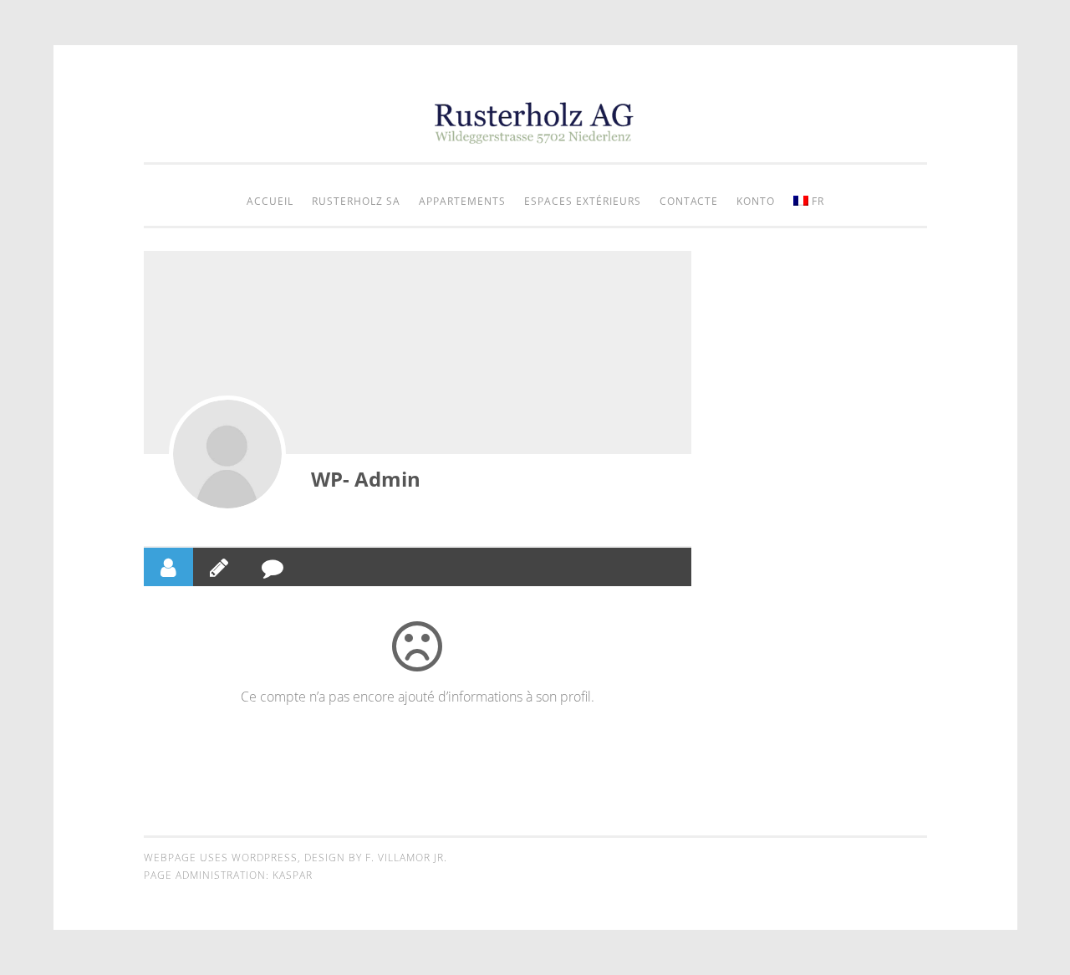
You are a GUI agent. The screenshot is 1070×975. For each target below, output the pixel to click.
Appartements (462, 201)
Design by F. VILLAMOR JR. (375, 857)
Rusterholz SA (356, 201)
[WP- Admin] (227, 454)
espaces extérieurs (582, 201)
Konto (755, 201)
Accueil (270, 201)
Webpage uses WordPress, (224, 857)
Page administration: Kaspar (228, 875)
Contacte (689, 201)
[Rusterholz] (535, 138)
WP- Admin (365, 479)
